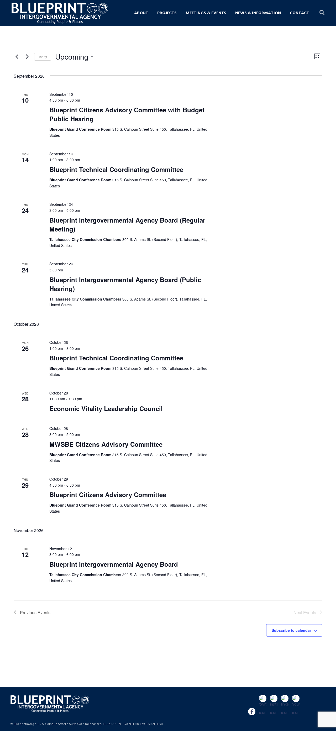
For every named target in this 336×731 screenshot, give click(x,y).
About (141, 13)
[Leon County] (103, 11)
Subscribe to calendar (291, 630)
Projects (167, 13)
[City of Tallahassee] (91, 11)
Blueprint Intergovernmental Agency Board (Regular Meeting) (127, 224)
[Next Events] (27, 57)
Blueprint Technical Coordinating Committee (116, 169)
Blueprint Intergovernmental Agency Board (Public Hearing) (125, 284)
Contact (299, 13)
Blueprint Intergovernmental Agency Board (113, 564)
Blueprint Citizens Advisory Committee (107, 494)
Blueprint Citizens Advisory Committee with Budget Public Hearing (126, 114)
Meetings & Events (206, 13)
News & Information (258, 13)
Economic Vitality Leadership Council (106, 408)
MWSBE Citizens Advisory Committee (105, 444)
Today (42, 56)
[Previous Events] (17, 57)
